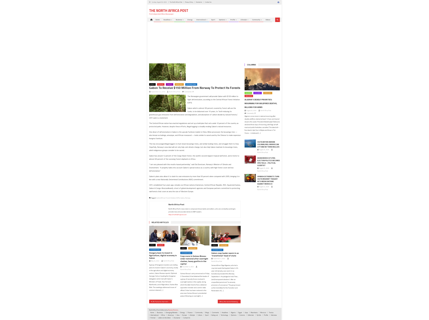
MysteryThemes (173, 310)
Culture (200, 315)
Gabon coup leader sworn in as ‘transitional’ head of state (225, 254)
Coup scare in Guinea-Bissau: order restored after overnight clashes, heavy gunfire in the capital (194, 260)
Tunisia (271, 312)
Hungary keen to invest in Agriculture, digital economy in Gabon (163, 255)
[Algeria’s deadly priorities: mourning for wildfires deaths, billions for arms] (262, 79)
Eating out (214, 315)
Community (256, 19)
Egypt (240, 312)
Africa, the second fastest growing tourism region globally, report (230, 301)
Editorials (251, 315)
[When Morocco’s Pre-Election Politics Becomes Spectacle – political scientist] (250, 160)
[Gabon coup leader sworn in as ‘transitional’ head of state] (226, 234)
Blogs (207, 312)
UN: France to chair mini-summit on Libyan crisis (162, 301)
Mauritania (254, 312)
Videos (268, 19)
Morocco (263, 312)
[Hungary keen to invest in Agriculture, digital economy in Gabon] (163, 234)
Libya (246, 312)
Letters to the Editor (164, 318)
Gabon (182, 198)
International (201, 19)
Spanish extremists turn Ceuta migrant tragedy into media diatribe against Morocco (268, 180)
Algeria (248, 93)
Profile (232, 19)
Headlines (166, 19)
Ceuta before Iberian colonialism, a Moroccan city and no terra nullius (268, 144)
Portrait (152, 318)
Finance (169, 84)
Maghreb (249, 96)
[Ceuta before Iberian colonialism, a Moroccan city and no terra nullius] (250, 143)
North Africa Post (174, 91)
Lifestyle (244, 19)
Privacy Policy (189, 2)
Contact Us (208, 2)
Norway (187, 198)
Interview (274, 315)
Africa (152, 84)
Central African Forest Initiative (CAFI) (168, 198)
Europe (160, 84)
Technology (224, 315)
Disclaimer (199, 2)
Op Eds (259, 315)
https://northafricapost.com (177, 214)
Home (158, 19)
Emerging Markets (172, 312)
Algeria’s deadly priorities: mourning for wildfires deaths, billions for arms (261, 103)
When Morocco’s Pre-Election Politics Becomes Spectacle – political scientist (268, 162)
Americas (171, 315)
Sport (213, 19)
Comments (215, 312)
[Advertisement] (214, 43)
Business (179, 19)
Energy (189, 19)
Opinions (222, 19)
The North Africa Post (176, 2)
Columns (251, 64)
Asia (178, 315)
